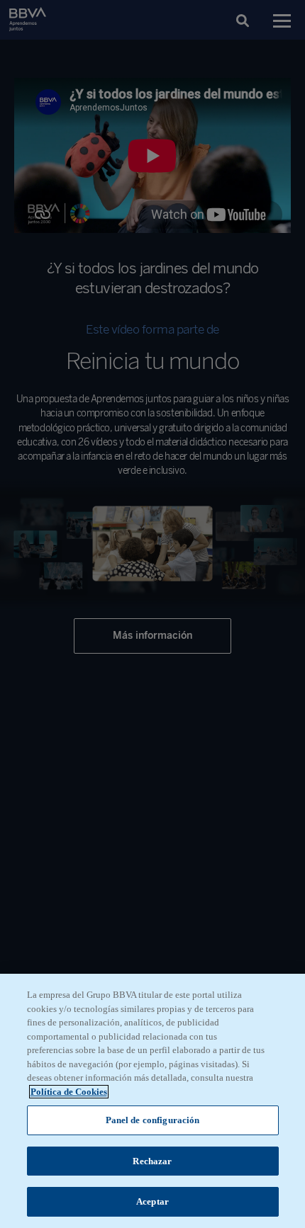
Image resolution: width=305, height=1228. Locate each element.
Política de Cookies (68, 1091)
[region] (152, 1101)
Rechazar (152, 1161)
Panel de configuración (153, 1120)
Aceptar (152, 1201)
